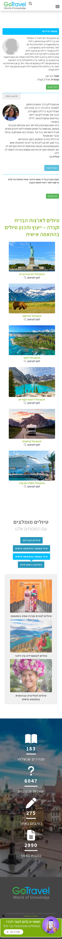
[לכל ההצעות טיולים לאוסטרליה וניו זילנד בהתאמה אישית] (31, 621)
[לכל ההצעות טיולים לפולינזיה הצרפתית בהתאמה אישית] (31, 661)
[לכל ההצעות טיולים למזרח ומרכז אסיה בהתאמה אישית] (31, 582)
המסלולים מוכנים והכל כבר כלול (21, 924)
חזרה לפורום (52, 87)
